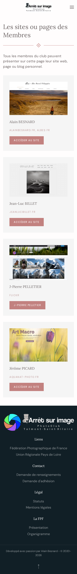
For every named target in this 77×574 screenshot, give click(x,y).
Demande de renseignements (38, 475)
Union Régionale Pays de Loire (38, 454)
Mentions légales (38, 507)
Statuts (38, 501)
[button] (72, 7)
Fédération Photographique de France (38, 448)
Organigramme (38, 534)
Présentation (38, 527)
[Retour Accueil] (38, 7)
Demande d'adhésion (38, 481)
